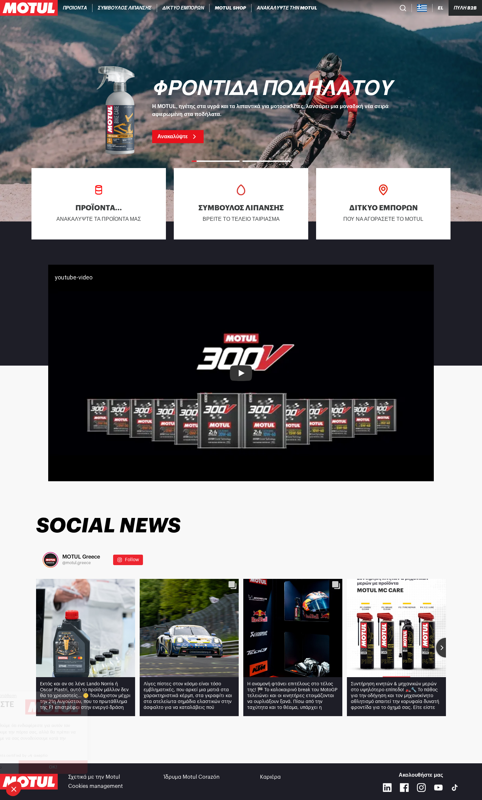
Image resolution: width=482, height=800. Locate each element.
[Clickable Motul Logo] (29, 8)
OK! (110, 767)
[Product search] (403, 8)
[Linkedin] (387, 787)
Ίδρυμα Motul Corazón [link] (192, 777)
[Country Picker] (422, 8)
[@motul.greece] (50, 559)
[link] (230, 8)
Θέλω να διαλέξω (40, 767)
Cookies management (95, 786)
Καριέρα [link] (270, 777)
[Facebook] (404, 787)
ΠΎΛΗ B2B (465, 8)
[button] (14, 789)
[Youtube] (438, 787)
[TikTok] (455, 787)
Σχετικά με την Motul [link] (94, 777)
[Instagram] (421, 787)
